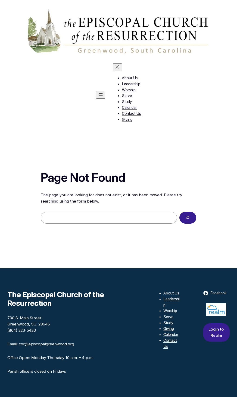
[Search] (187, 218)
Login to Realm (216, 332)
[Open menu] (100, 95)
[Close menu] (117, 67)
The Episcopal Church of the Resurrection (55, 299)
